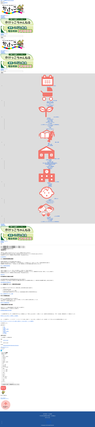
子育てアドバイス (50, 202)
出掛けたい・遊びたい (50, 128)
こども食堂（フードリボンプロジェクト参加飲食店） (50, 124)
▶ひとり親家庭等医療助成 (5, 265)
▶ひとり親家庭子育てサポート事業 (7, 293)
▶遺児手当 (3, 274)
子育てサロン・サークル (50, 122)
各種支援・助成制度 (50, 102)
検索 (2, 37)
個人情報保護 (48, 421)
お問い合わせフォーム (4, 347)
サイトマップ (48, 423)
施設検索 (2, 34)
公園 (50, 127)
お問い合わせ (47, 419)
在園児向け (50, 168)
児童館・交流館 (50, 121)
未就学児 (4, 332)
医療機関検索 (3, 17)
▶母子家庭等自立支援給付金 (6, 282)
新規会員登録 (3, 15)
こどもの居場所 (50, 125)
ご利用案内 (5, 0)
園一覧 (50, 160)
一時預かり (50, 165)
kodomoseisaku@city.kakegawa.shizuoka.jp (11, 345)
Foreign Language (10, 0)
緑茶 (7, 2)
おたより (50, 126)
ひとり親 (4, 333)
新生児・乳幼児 (6, 331)
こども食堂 (50, 123)
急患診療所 (3, 16)
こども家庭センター (50, 200)
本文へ (2, 0)
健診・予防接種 (50, 145)
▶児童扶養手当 (3, 256)
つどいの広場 (50, 120)
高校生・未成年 (6, 329)
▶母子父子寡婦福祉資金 (5, 302)
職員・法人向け (50, 167)
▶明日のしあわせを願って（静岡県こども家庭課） (9, 315)
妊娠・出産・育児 (50, 101)
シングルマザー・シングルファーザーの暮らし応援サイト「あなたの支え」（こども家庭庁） (17, 321)
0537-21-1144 (5, 340)
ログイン (7, 15)
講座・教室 (50, 144)
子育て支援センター (50, 119)
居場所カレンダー (50, 218)
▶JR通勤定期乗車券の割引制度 (6, 310)
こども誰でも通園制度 (50, 166)
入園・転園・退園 (50, 161)
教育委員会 (50, 186)
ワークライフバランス (50, 104)
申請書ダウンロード (4, 33)
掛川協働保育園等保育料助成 (50, 164)
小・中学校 (50, 183)
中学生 (4, 330)
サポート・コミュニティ (50, 201)
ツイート (2, 349)
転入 (50, 103)
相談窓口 (50, 199)
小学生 (4, 328)
